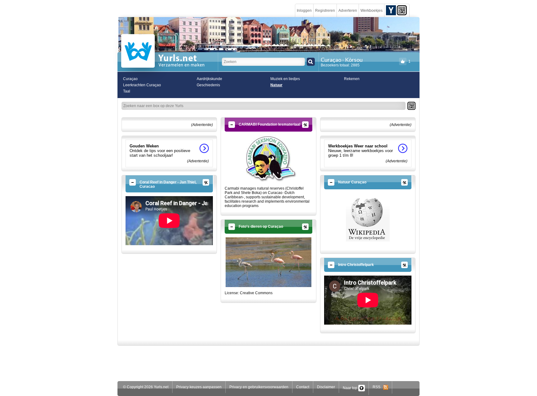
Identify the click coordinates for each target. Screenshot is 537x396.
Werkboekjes (371, 10)
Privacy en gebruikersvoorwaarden (258, 387)
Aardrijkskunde (209, 79)
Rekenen (352, 79)
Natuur (276, 85)
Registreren (325, 10)
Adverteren (347, 10)
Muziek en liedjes (285, 79)
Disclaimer (326, 387)
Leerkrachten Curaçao (142, 85)
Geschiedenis (208, 85)
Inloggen (304, 10)
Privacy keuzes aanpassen (199, 387)
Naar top (350, 388)
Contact (302, 387)
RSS (378, 387)
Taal (126, 91)
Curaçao (130, 79)
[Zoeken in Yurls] (311, 62)
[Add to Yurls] (391, 10)
